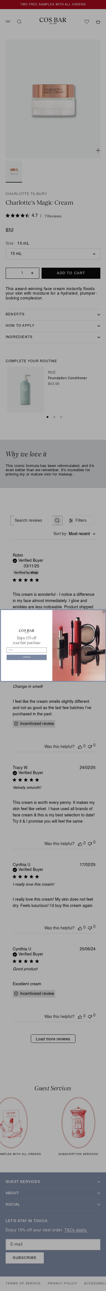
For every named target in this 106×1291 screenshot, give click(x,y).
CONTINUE (26, 657)
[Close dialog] (103, 611)
